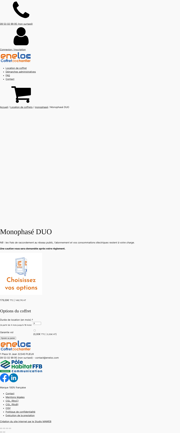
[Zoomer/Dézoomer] (1, 428)
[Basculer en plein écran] (4, 428)
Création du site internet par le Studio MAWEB (25, 421)
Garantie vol (6, 332)
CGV (8, 408)
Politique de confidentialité (20, 411)
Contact (10, 79)
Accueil (4, 107)
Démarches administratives (21, 71)
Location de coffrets (21, 107)
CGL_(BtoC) (12, 400)
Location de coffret (16, 68)
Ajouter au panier (8, 338)
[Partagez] (7, 428)
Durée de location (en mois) (16, 319)
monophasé (41, 107)
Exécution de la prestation (20, 415)
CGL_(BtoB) (12, 404)
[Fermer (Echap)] (10, 428)
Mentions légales (15, 397)
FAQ (8, 75)
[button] (90, 38)
